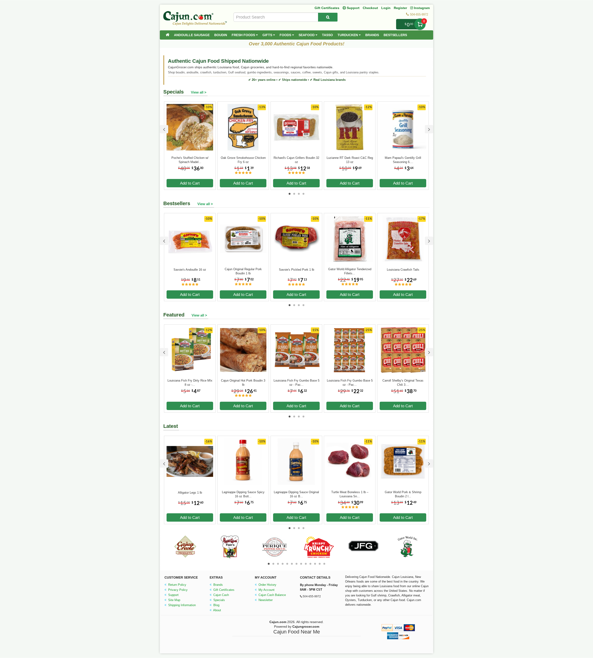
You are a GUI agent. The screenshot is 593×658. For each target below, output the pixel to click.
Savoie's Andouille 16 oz (189, 269)
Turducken (348, 35)
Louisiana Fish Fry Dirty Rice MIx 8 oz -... (189, 382)
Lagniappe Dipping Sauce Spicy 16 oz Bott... (243, 494)
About (216, 610)
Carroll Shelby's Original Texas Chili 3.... (402, 382)
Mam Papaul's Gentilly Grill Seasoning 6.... (403, 160)
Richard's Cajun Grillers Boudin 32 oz (296, 160)
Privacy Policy (177, 590)
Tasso (327, 35)
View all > (198, 92)
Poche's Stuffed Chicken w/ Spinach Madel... (189, 160)
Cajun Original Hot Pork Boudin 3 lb (243, 382)
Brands (372, 35)
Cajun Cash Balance (272, 595)
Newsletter (265, 600)
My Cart (420, 24)
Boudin (220, 35)
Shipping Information (181, 605)
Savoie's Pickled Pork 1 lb (296, 269)
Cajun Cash (220, 595)
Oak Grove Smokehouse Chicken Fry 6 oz (243, 160)
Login (386, 8)
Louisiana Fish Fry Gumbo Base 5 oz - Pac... (296, 382)
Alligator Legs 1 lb (190, 492)
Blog (215, 605)
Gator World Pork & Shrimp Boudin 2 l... (403, 494)
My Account (266, 590)
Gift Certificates (327, 8)
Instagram (421, 8)
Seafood (307, 35)
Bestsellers (395, 35)
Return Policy (176, 584)
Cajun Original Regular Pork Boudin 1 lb (243, 271)
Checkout (370, 8)
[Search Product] (328, 17)
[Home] (167, 35)
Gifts (267, 35)
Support (173, 595)
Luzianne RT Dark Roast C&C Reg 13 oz (350, 160)
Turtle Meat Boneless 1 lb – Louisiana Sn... (349, 494)
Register (400, 8)
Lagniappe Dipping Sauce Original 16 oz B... (296, 494)
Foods (286, 35)
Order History (267, 584)
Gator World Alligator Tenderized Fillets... (349, 271)
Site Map (173, 600)
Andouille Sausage (192, 35)
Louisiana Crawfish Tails (403, 269)
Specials (218, 600)
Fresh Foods (244, 35)
